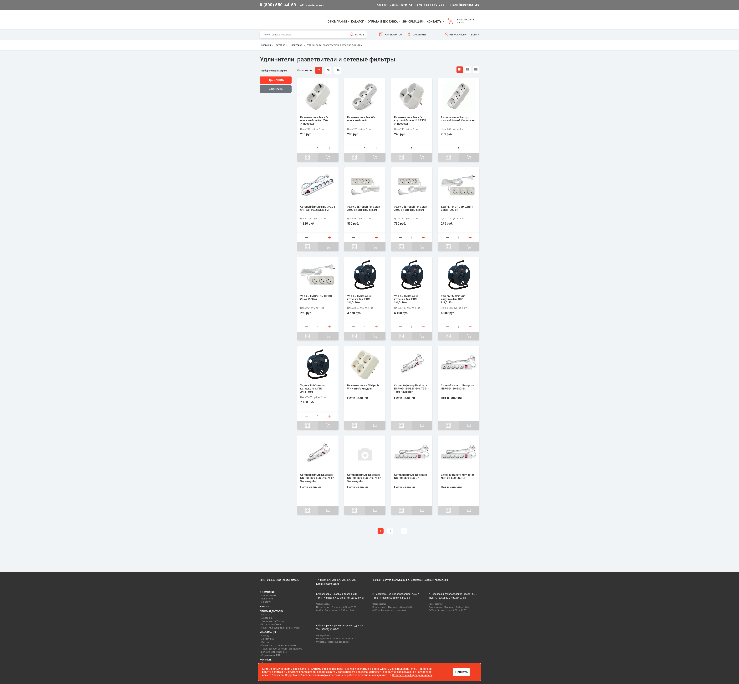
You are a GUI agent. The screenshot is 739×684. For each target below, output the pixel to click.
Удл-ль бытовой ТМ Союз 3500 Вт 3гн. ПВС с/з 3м (363, 208)
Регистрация (457, 34)
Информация (412, 21)
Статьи (265, 642)
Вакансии (267, 598)
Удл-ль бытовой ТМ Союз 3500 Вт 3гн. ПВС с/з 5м (410, 208)
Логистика (267, 638)
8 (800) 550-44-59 (278, 5)
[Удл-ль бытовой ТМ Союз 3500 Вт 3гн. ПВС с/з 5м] (412, 185)
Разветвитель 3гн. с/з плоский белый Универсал (458, 119)
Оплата (265, 614)
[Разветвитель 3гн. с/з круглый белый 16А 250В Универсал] (412, 96)
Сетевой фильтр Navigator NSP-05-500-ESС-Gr (457, 476)
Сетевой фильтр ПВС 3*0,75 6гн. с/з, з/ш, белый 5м (317, 208)
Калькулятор (393, 34)
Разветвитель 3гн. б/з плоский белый (361, 119)
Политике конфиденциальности (412, 675)
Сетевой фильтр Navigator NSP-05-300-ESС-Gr (410, 476)
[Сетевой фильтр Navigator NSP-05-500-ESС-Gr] (458, 453)
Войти (475, 34)
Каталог (357, 21)
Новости (266, 601)
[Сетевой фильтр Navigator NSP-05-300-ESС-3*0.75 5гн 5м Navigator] (365, 453)
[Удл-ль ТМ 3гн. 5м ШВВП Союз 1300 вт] (318, 275)
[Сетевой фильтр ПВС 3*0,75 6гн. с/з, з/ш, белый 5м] (318, 185)
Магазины (419, 34)
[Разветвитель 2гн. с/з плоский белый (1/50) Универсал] (318, 96)
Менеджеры (268, 595)
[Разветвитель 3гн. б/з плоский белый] (365, 96)
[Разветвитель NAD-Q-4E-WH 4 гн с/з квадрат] (365, 364)
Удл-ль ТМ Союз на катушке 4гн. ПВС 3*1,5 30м (406, 299)
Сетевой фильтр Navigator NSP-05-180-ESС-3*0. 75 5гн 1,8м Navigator (411, 389)
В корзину (328, 157)
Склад (265, 635)
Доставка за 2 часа (272, 621)
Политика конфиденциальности (280, 627)
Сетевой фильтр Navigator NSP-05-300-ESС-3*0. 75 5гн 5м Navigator (364, 478)
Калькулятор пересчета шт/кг (278, 645)
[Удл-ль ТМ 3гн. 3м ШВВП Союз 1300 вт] (458, 185)
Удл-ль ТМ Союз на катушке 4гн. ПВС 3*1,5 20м (359, 299)
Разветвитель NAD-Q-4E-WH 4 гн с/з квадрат (363, 387)
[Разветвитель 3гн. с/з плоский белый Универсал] (458, 96)
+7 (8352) (401, 4)
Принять (461, 672)
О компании (337, 21)
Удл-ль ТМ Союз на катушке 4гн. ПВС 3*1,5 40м (453, 299)
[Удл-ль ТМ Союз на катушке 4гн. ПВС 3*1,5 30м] (412, 275)
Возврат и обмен (271, 624)
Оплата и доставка (383, 21)
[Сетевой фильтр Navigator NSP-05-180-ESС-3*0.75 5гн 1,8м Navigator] (412, 364)
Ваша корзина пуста (465, 21)
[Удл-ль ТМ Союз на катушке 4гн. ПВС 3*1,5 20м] (365, 275)
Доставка (267, 617)
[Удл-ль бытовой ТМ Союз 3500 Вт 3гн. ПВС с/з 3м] (365, 185)
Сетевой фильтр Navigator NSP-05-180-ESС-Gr (457, 387)
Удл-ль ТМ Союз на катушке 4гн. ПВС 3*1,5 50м (312, 389)
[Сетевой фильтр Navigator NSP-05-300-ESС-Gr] (412, 453)
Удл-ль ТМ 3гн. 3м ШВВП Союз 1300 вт (457, 208)
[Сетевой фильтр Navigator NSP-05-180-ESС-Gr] (458, 364)
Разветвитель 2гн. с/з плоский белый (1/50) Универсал (314, 120)
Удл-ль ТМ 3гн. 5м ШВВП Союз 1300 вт (316, 298)
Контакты (434, 21)
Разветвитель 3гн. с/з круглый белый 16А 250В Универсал (410, 120)
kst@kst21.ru (331, 583)
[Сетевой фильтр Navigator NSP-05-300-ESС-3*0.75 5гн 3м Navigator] (318, 453)
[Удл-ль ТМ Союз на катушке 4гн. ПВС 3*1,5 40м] (458, 275)
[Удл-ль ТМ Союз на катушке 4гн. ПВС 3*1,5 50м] (318, 364)
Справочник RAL (271, 655)
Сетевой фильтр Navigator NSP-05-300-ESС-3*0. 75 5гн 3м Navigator (317, 478)
